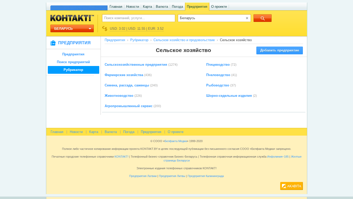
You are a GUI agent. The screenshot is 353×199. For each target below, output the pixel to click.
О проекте (219, 7)
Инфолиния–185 (278, 156)
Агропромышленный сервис (128, 106)
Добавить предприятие (279, 50)
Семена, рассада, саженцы (127, 85)
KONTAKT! (121, 156)
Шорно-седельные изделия (229, 96)
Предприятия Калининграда (206, 176)
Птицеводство (218, 65)
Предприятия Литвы (172, 176)
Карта (147, 7)
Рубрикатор (73, 70)
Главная (116, 7)
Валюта (162, 7)
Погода (177, 7)
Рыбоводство (217, 85)
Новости (132, 7)
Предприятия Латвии (143, 176)
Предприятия (197, 7)
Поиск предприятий (73, 62)
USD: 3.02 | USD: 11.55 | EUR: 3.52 (137, 29)
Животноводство (119, 96)
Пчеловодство (218, 75)
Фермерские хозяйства (124, 75)
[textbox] (136, 17)
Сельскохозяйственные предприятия (136, 65)
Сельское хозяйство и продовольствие (184, 40)
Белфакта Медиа (176, 141)
